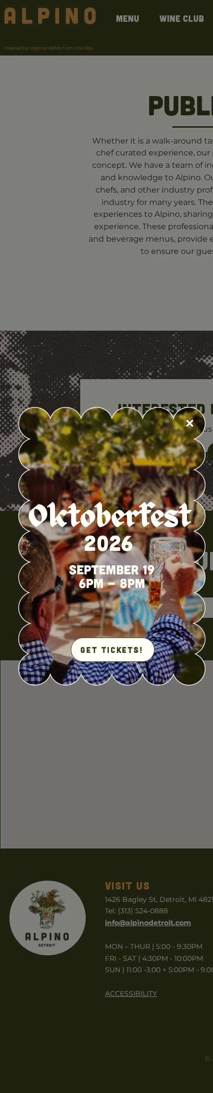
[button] (190, 423)
